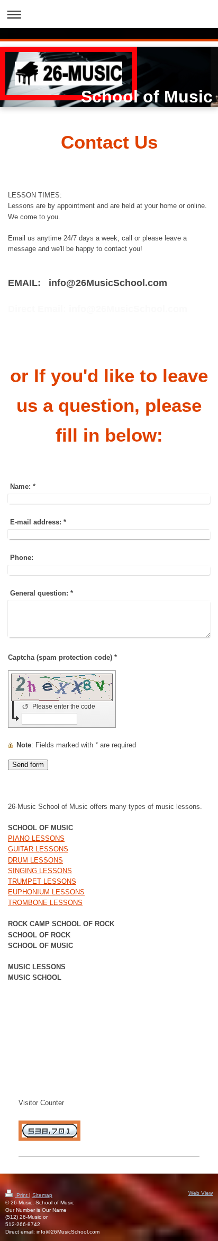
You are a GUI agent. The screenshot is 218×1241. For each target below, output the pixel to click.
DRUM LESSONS (35, 860)
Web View (200, 1193)
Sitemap (42, 1195)
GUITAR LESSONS (38, 849)
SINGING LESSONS (40, 871)
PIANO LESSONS (36, 838)
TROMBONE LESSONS (45, 903)
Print (22, 1195)
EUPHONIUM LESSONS (46, 892)
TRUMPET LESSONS (42, 881)
